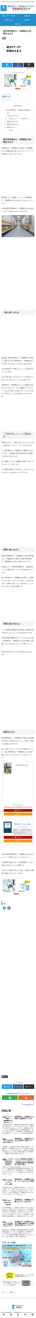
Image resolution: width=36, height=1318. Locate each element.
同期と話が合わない (13, 124)
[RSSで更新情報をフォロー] (26, 1097)
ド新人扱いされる (12, 115)
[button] (32, 621)
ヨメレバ (25, 826)
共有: (11, 130)
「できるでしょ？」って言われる (17, 118)
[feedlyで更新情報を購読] (10, 1097)
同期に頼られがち (12, 121)
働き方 (5, 1076)
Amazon (18, 814)
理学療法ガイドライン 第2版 (22, 824)
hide (7, 96)
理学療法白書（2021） (22, 765)
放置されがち (11, 127)
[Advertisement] (18, 176)
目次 (15, 105)
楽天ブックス (18, 837)
